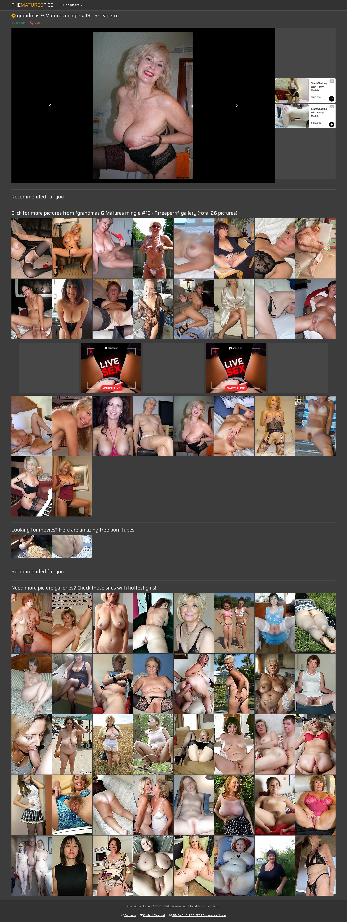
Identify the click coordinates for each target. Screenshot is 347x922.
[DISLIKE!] (32, 23)
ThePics (32, 5)
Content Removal (154, 915)
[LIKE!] (13, 23)
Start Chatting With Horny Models (319, 87)
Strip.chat (316, 97)
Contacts (130, 915)
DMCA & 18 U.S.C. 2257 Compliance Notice (199, 915)
